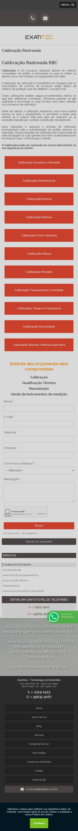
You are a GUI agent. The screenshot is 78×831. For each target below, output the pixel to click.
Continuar (39, 823)
